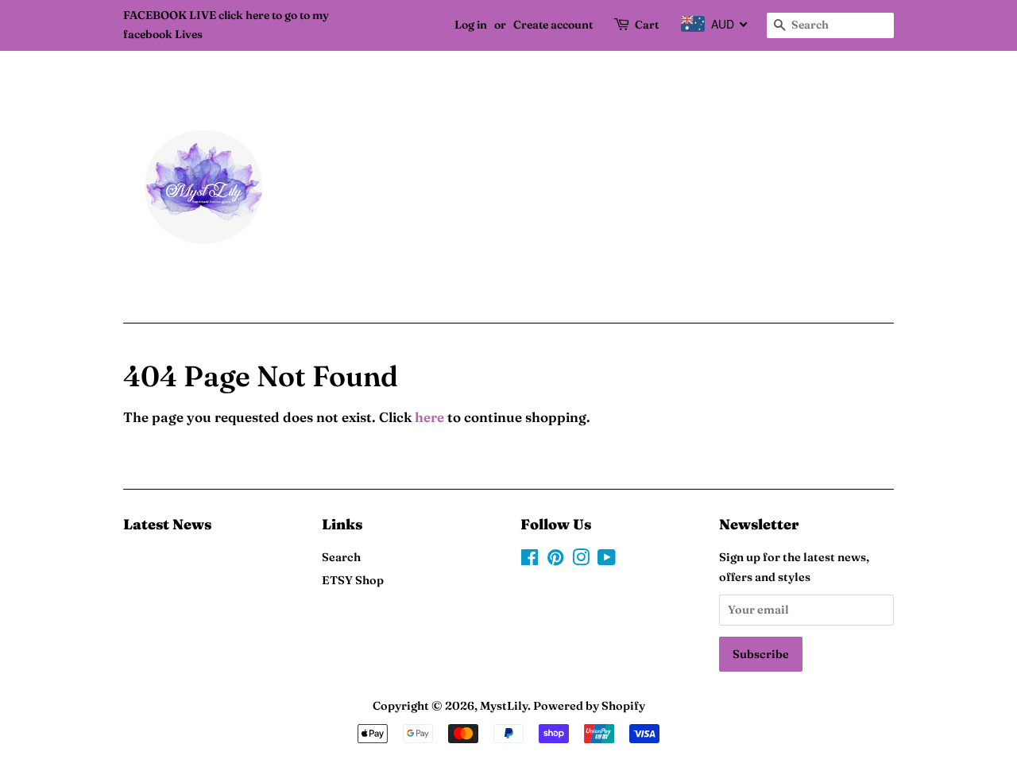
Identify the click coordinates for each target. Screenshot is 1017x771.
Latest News (167, 524)
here (429, 417)
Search (341, 557)
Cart (647, 24)
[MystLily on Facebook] (529, 560)
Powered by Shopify (589, 706)
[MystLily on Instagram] (581, 560)
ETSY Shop (353, 580)
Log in (470, 24)
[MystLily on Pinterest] (555, 560)
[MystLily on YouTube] (606, 560)
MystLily (504, 706)
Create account (553, 24)
